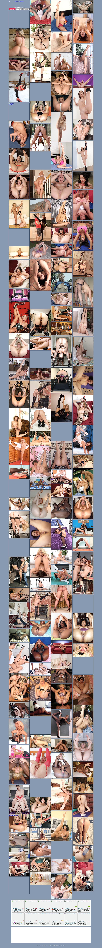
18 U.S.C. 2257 (52, 945)
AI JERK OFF (19, 9)
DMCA (57, 945)
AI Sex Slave (12, 9)
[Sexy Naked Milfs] (19, 3)
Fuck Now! (26, 9)
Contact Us (62, 945)
